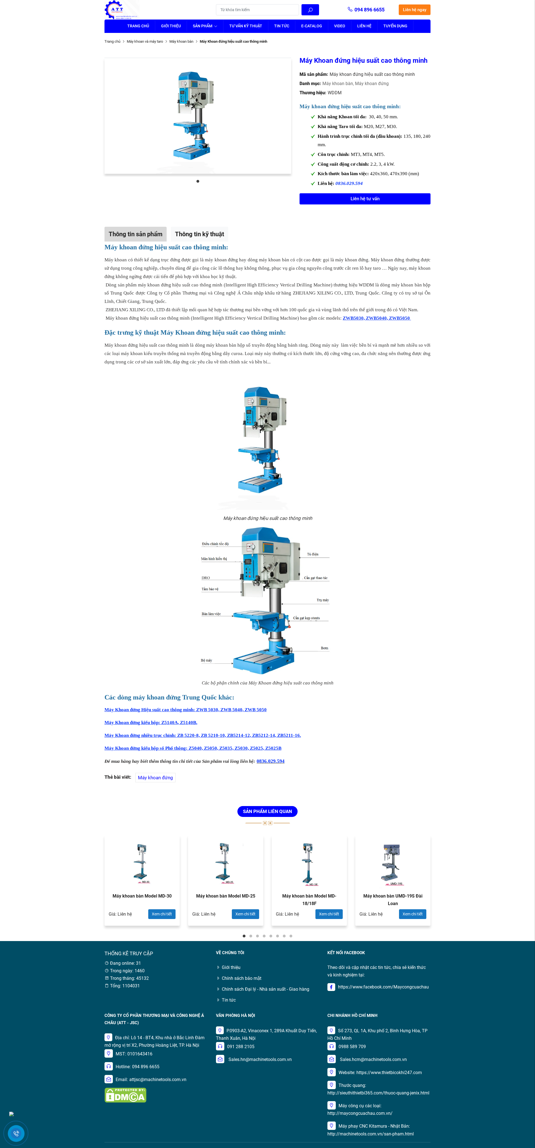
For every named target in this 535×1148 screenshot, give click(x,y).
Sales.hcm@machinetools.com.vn (373, 1059)
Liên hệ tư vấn (365, 198)
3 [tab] (257, 936)
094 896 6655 (369, 10)
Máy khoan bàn (181, 41)
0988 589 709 (352, 1046)
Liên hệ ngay (414, 9)
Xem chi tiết (162, 914)
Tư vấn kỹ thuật (245, 26)
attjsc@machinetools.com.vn (157, 1079)
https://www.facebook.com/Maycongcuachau (383, 987)
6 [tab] (277, 936)
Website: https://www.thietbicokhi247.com (380, 1072)
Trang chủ (138, 26)
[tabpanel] (197, 116)
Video (339, 26)
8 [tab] (291, 936)
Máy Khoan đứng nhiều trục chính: (140, 735)
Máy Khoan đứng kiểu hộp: (132, 722)
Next (445, 883)
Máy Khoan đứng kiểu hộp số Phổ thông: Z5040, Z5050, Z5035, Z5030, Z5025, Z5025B (192, 748)
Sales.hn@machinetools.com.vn (260, 1059)
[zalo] (11, 1113)
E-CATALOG (311, 26)
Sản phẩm (203, 26)
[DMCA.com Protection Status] (125, 1095)
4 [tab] (264, 936)
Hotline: (123, 1066)
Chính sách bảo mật (241, 978)
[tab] (135, 234)
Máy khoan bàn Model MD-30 (142, 896)
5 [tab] (270, 936)
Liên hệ (364, 26)
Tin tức (281, 26)
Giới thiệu (171, 26)
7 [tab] (284, 936)
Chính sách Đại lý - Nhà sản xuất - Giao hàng (265, 989)
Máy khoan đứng (372, 83)
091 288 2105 (240, 1046)
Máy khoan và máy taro (145, 41)
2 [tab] (250, 936)
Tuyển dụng (395, 26)
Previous (89, 883)
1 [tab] (197, 181)
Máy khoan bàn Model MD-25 (225, 896)
